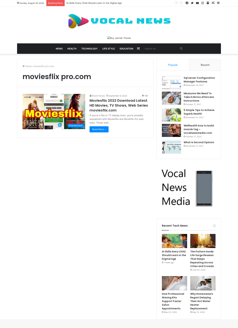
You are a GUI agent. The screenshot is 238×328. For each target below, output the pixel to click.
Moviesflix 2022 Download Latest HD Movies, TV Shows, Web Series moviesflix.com (119, 105)
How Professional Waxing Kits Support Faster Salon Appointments (173, 301)
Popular (173, 65)
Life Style (108, 48)
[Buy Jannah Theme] (119, 37)
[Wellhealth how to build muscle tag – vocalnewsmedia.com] (171, 130)
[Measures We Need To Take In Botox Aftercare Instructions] (171, 98)
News (59, 48)
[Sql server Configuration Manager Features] (171, 82)
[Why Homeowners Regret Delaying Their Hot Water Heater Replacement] (203, 283)
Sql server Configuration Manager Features (199, 79)
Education (126, 48)
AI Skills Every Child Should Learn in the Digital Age (94, 3)
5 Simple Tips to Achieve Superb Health (199, 111)
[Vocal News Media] (119, 21)
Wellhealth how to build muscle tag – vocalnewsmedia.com (199, 129)
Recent (205, 65)
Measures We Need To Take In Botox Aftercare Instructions (199, 97)
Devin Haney (98, 95)
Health (71, 48)
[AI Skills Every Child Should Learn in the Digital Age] (174, 241)
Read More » (99, 129)
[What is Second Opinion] (171, 147)
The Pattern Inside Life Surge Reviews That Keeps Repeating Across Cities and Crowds (202, 259)
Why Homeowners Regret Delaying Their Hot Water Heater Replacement (201, 301)
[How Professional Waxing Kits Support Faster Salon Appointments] (174, 283)
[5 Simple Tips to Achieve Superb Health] (171, 114)
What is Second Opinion (199, 142)
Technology (89, 48)
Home (28, 66)
